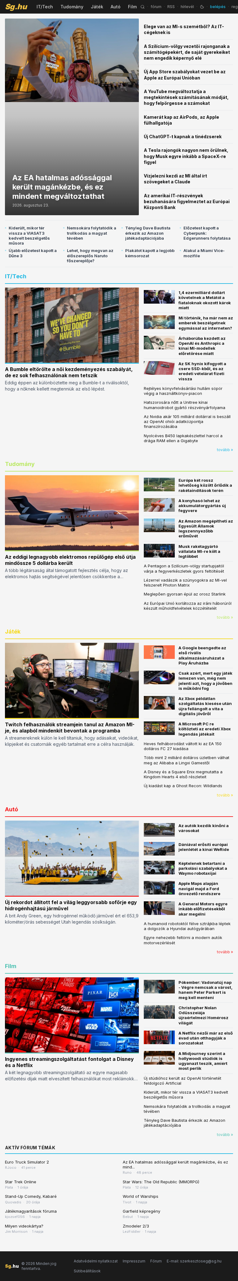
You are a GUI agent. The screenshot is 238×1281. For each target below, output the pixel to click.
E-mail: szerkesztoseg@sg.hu (194, 1261)
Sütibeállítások (87, 1271)
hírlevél (187, 6)
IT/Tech (45, 6)
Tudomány (71, 6)
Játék (97, 6)
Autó (116, 6)
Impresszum (134, 1261)
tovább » (225, 449)
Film (132, 6)
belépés (218, 6)
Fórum (156, 1261)
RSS (171, 6)
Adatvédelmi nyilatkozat (96, 1261)
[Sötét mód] (202, 7)
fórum (156, 6)
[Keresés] (142, 7)
